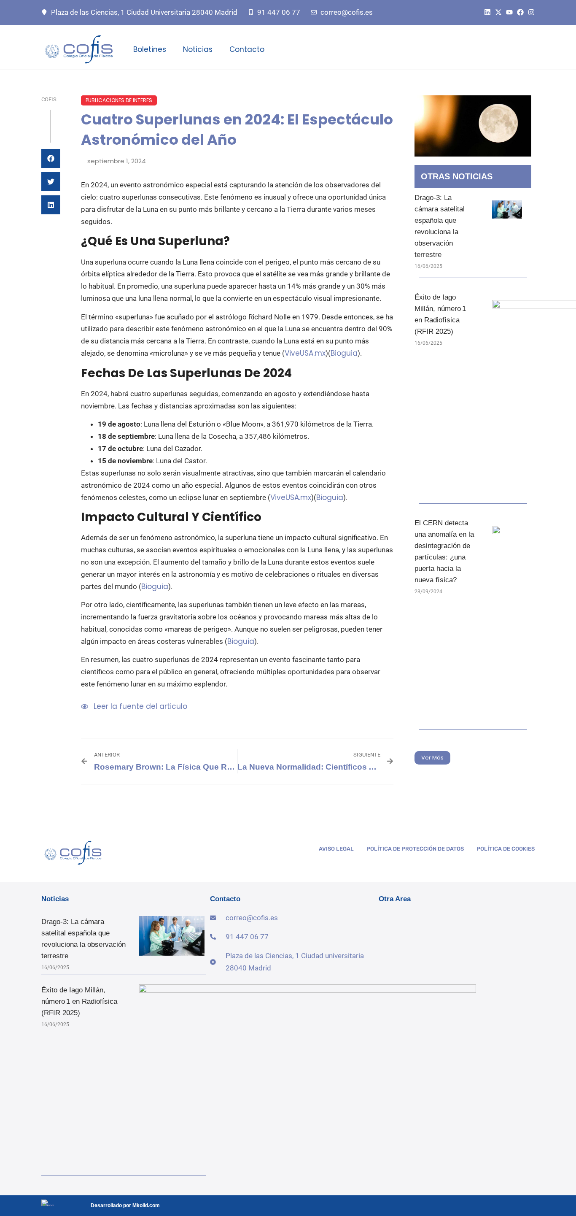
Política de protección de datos (415, 849)
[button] (50, 158)
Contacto (246, 49)
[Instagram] (531, 12)
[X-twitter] (498, 12)
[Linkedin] (487, 12)
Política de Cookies (505, 849)
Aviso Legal (336, 849)
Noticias (198, 49)
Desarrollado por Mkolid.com (125, 1205)
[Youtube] (509, 12)
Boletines (149, 49)
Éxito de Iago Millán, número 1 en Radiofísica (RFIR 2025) (79, 1001)
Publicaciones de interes (119, 100)
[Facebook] (520, 12)
